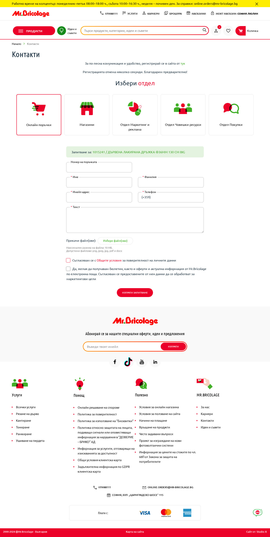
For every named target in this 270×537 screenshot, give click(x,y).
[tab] (38, 114)
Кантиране (23, 420)
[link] (216, 31)
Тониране (22, 427)
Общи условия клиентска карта (100, 460)
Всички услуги (26, 407)
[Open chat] (257, 512)
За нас (205, 407)
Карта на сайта (135, 531)
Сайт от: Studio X (256, 531)
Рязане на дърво (27, 414)
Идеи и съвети (211, 427)
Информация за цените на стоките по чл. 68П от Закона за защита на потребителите (167, 456)
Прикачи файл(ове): (81, 240)
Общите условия (109, 260)
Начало (16, 43)
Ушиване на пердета (30, 440)
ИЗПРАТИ (173, 346)
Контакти (207, 420)
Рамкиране (24, 434)
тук (182, 63)
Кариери (207, 414)
